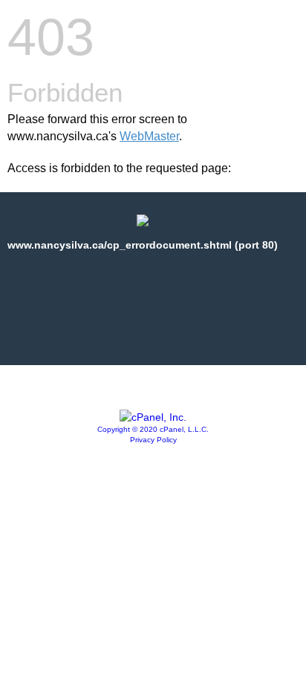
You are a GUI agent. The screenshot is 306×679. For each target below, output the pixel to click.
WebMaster (149, 136)
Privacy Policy (153, 440)
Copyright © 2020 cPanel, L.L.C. (153, 429)
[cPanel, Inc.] (153, 417)
